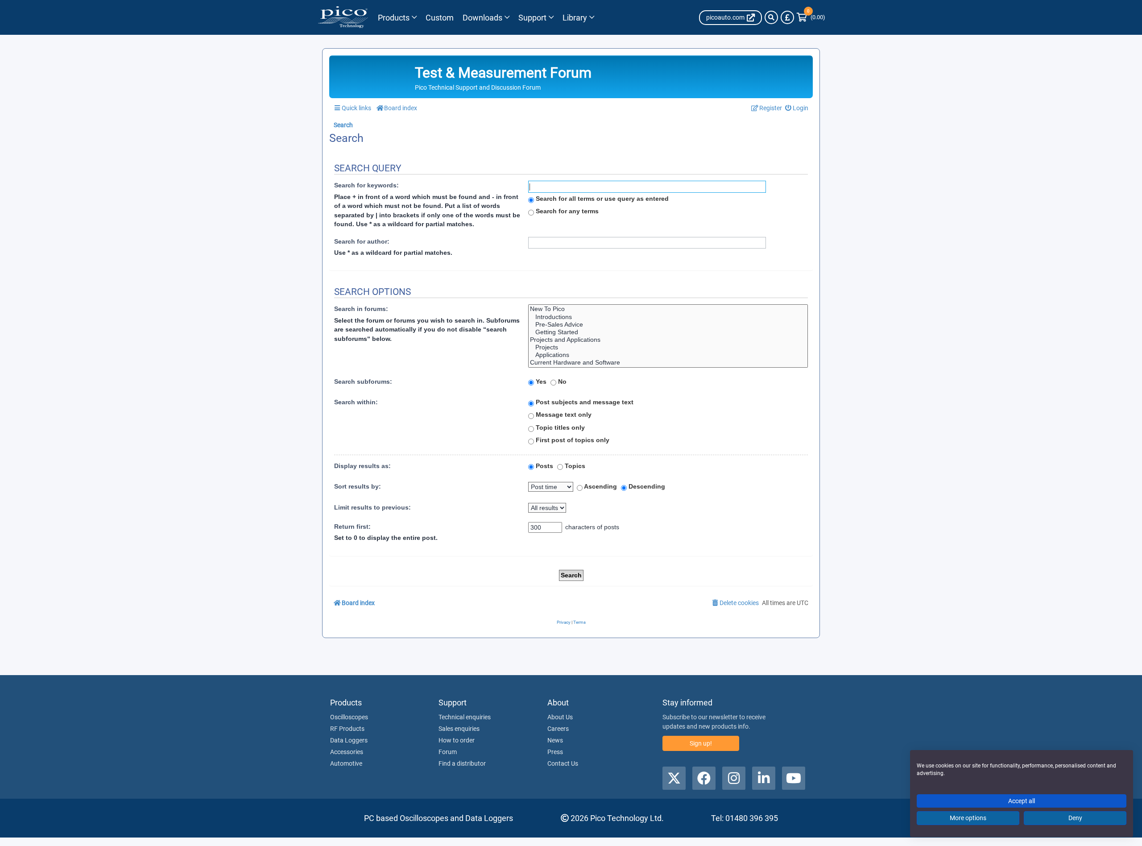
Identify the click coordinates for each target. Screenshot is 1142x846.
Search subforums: (363, 381)
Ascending (600, 486)
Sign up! (701, 743)
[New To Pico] (668, 309)
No (561, 381)
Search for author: (361, 241)
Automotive (346, 763)
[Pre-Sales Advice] (668, 324)
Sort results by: (357, 486)
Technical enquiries (465, 717)
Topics (574, 465)
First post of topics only (571, 440)
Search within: (356, 402)
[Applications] (668, 355)
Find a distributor (462, 763)
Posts (543, 465)
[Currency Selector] (787, 17)
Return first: (352, 526)
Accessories (346, 751)
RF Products (347, 728)
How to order (457, 740)
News (555, 740)
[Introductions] (668, 317)
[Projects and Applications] (668, 340)
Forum (448, 751)
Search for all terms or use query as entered (601, 198)
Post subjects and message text (583, 402)
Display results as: (362, 465)
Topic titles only (559, 427)
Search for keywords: (366, 185)
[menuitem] (797, 108)
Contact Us (562, 763)
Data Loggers (349, 740)
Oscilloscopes (349, 717)
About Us (560, 717)
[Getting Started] (668, 332)
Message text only (563, 414)
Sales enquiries (459, 728)
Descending (646, 486)
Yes (540, 381)
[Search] (771, 17)
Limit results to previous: (372, 507)
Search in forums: (361, 308)
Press (555, 751)
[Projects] (668, 347)
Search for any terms (566, 211)
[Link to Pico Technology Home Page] (343, 17)
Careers (558, 728)
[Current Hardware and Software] (668, 362)
